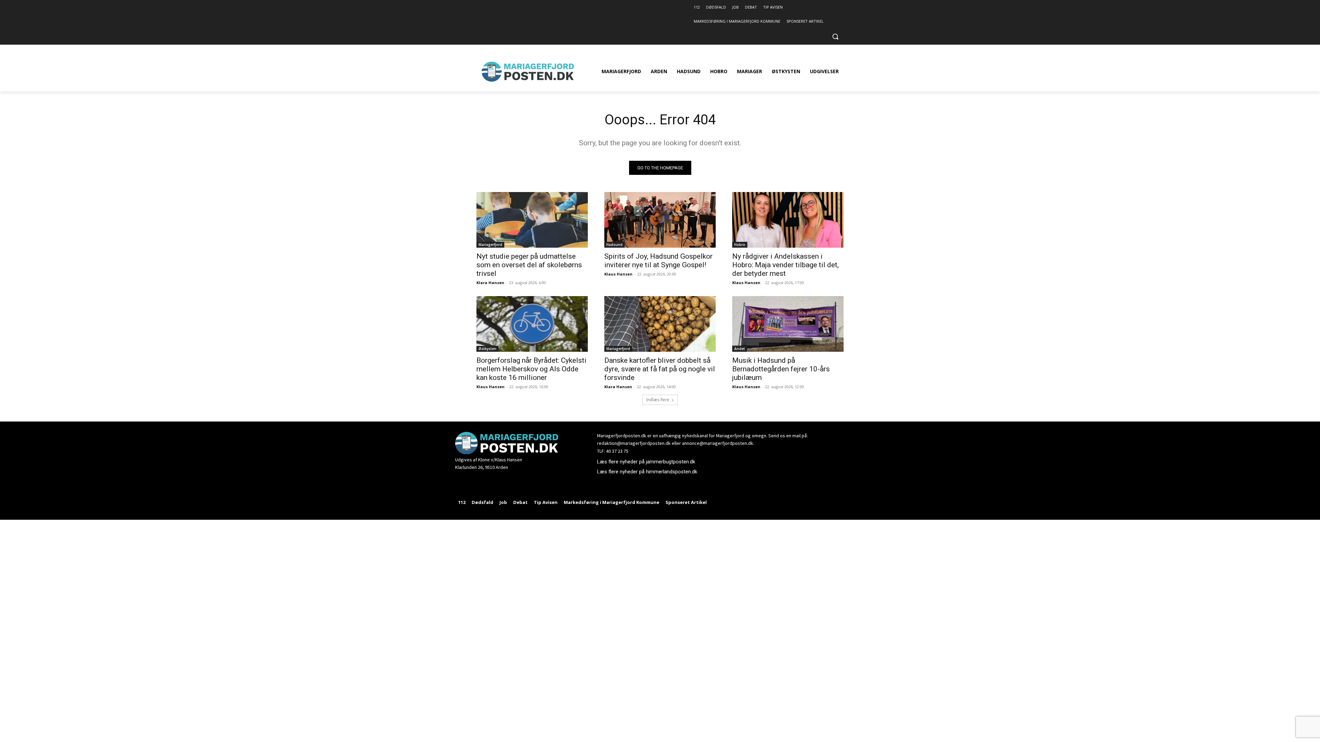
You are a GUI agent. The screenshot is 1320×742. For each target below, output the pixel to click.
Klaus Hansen (618, 274)
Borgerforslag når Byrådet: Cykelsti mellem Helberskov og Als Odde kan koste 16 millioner (531, 369)
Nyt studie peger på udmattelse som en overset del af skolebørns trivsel (529, 265)
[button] (835, 36)
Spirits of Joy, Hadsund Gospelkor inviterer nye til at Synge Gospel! (658, 260)
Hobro (739, 244)
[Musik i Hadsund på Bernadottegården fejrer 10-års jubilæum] (788, 324)
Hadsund (614, 244)
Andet (739, 348)
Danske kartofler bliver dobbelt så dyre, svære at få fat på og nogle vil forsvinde (659, 369)
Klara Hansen (490, 282)
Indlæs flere (657, 400)
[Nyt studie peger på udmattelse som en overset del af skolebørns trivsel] (532, 220)
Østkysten (487, 348)
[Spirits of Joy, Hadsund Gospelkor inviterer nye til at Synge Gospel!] (660, 220)
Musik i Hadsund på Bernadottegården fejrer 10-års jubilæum (781, 369)
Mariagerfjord (490, 244)
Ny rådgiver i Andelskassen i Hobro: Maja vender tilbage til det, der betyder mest (785, 265)
